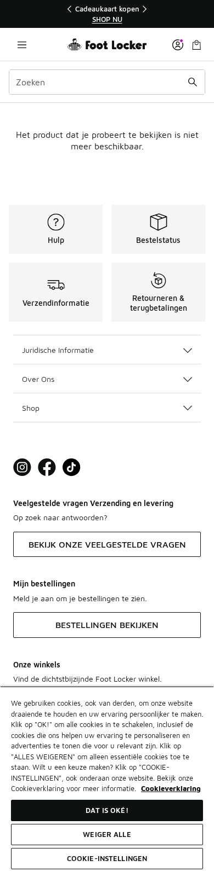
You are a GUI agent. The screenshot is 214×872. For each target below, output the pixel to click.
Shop (31, 407)
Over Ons (38, 378)
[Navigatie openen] (22, 45)
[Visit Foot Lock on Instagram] (22, 467)
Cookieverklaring (171, 788)
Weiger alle (107, 834)
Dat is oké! (107, 810)
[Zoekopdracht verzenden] (193, 82)
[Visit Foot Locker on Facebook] (47, 467)
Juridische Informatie (58, 349)
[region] (107, 14)
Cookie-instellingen (107, 858)
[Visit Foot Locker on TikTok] (72, 467)
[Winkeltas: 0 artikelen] (196, 45)
